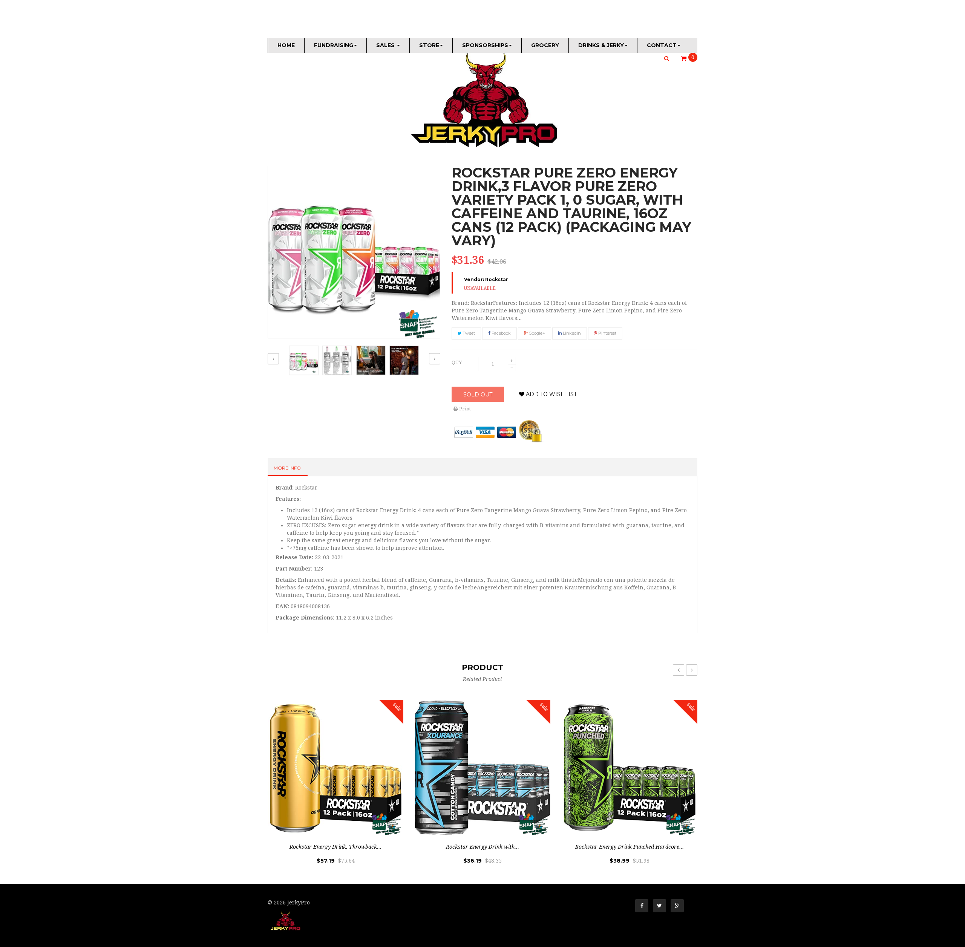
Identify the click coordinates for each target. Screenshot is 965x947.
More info (287, 468)
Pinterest (606, 333)
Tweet (468, 333)
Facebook (500, 333)
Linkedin (571, 333)
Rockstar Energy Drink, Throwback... (335, 847)
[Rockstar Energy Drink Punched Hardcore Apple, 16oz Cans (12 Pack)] (629, 767)
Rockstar (496, 279)
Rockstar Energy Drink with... (482, 847)
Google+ (536, 333)
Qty (457, 362)
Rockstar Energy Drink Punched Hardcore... (629, 847)
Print (464, 409)
